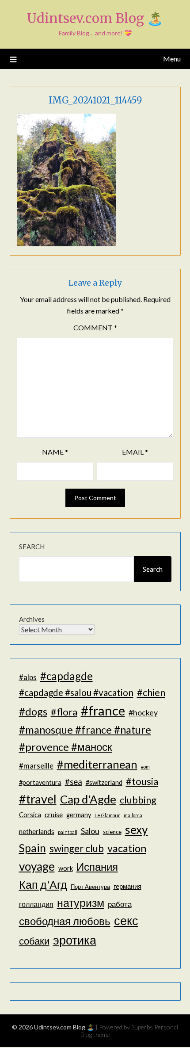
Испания (97, 866)
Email (135, 452)
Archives (32, 619)
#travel (38, 799)
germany (78, 815)
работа (120, 904)
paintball (67, 832)
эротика (74, 940)
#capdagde (66, 675)
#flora (64, 712)
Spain (32, 847)
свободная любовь (64, 920)
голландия (36, 904)
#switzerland (104, 782)
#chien (151, 692)
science (112, 831)
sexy (136, 829)
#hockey (143, 712)
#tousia (142, 781)
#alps (28, 677)
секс (126, 921)
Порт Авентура (90, 886)
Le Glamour (107, 815)
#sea (73, 782)
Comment (95, 327)
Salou (90, 831)
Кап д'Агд (43, 884)
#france (103, 710)
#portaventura (40, 782)
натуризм (80, 902)
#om (145, 766)
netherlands (36, 831)
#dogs (33, 711)
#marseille (36, 765)
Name (55, 452)
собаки (34, 941)
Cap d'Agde (88, 799)
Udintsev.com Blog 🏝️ (95, 18)
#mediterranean (97, 764)
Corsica (30, 815)
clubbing (138, 800)
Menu (172, 58)
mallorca (133, 815)
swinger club (76, 848)
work (65, 868)
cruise (54, 814)
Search (32, 547)
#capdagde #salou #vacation (76, 692)
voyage (37, 866)
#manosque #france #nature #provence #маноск (85, 738)
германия (127, 886)
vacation (126, 848)
